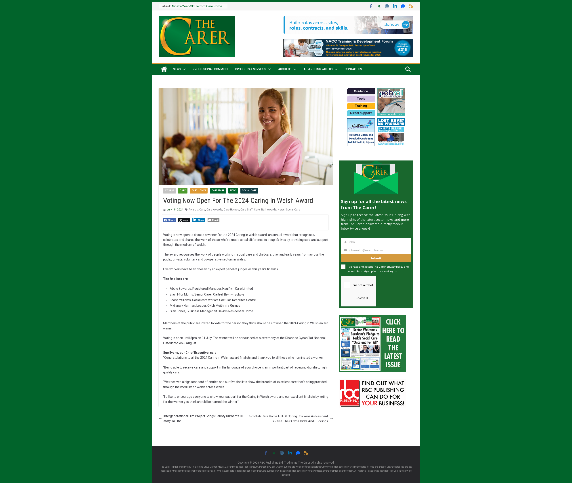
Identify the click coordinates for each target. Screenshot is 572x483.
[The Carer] (164, 69)
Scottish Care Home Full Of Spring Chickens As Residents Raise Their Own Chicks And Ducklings (288, 418)
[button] (183, 69)
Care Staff (218, 190)
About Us (285, 69)
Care (183, 190)
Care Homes (198, 190)
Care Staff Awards (265, 209)
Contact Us (353, 69)
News (177, 69)
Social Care (249, 190)
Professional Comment (210, 69)
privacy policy (395, 267)
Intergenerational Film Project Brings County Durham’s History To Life (203, 418)
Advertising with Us (318, 69)
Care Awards (214, 209)
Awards (169, 190)
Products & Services (250, 69)
